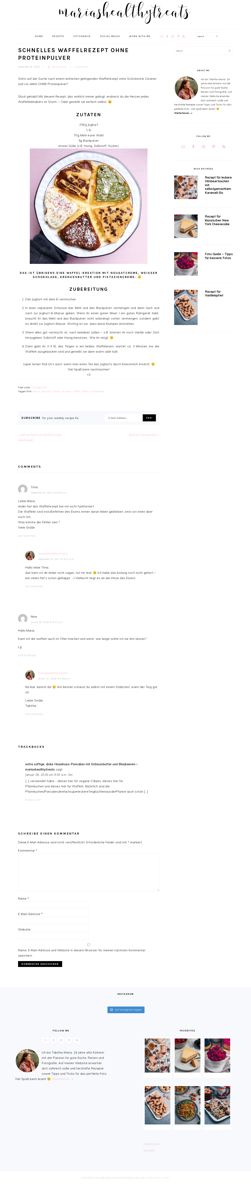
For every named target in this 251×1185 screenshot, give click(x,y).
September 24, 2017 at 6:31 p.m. (56, 559)
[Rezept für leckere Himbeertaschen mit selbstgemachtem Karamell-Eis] (186, 188)
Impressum (152, 1144)
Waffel (76, 391)
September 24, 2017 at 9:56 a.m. (49, 492)
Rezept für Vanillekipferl (214, 293)
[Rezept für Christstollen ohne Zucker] (217, 1105)
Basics (36, 391)
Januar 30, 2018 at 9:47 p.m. (47, 622)
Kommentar (27, 850)
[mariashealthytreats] (126, 25)
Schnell (56, 391)
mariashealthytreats (53, 553)
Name (23, 898)
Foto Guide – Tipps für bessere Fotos (219, 256)
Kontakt (149, 1150)
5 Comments (82, 66)
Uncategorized (39, 387)
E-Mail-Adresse (30, 914)
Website (24, 929)
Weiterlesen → (183, 112)
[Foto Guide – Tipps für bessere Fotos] (186, 264)
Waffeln (85, 391)
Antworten (27, 536)
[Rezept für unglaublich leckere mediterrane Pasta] (187, 1105)
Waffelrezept (98, 391)
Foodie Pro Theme (157, 1178)
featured (46, 391)
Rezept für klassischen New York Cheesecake (217, 220)
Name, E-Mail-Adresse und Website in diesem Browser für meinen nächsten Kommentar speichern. (81, 952)
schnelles (66, 391)
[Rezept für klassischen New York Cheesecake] (186, 227)
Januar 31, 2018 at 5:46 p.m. (54, 678)
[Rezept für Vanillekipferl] (186, 308)
